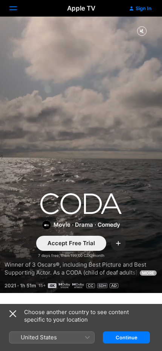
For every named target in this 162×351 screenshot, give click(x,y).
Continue (127, 337)
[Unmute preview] (141, 31)
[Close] (12, 313)
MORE (148, 273)
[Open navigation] (17, 8)
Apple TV (81, 8)
